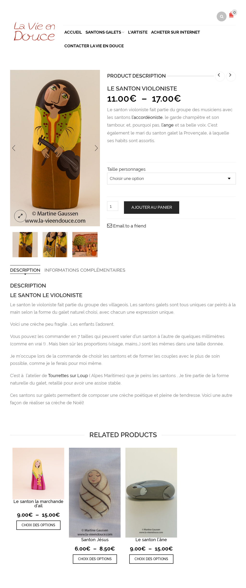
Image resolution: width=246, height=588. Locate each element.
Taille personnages (126, 169)
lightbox (20, 216)
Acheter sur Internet (175, 32)
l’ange (167, 125)
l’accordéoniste (147, 117)
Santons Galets (103, 32)
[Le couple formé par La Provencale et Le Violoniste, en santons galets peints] (55, 244)
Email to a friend (129, 225)
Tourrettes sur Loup (68, 375)
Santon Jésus (95, 539)
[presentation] (13, 148)
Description (25, 270)
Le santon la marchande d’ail (38, 503)
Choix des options (38, 525)
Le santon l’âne (151, 539)
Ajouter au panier (151, 207)
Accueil (73, 32)
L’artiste (138, 32)
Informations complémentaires (84, 270)
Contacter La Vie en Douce (94, 45)
